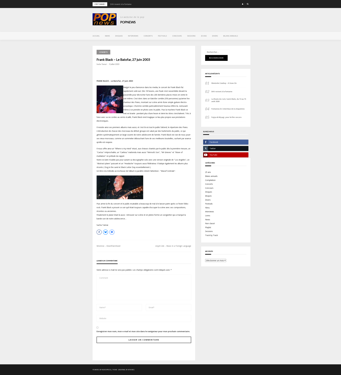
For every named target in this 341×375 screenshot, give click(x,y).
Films (207, 207)
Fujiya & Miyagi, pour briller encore (226, 117)
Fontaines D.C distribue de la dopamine (228, 109)
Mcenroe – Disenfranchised (108, 246)
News (107, 36)
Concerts (148, 36)
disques (208, 196)
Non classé (210, 223)
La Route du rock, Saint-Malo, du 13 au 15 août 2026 (228, 100)
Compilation (210, 180)
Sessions (191, 36)
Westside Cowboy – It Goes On (224, 83)
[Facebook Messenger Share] (111, 232)
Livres (207, 215)
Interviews (133, 36)
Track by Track (211, 235)
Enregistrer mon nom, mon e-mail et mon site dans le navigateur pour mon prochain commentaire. (143, 331)
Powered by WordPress (102, 370)
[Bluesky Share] (105, 232)
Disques (119, 36)
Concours (177, 36)
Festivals (162, 36)
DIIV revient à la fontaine (120, 4)
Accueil (96, 36)
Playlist (208, 227)
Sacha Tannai (102, 64)
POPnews (128, 22)
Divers (215, 36)
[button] (242, 4)
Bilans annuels (230, 36)
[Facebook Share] (99, 232)
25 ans (204, 36)
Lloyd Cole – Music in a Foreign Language (173, 246)
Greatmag (122, 370)
